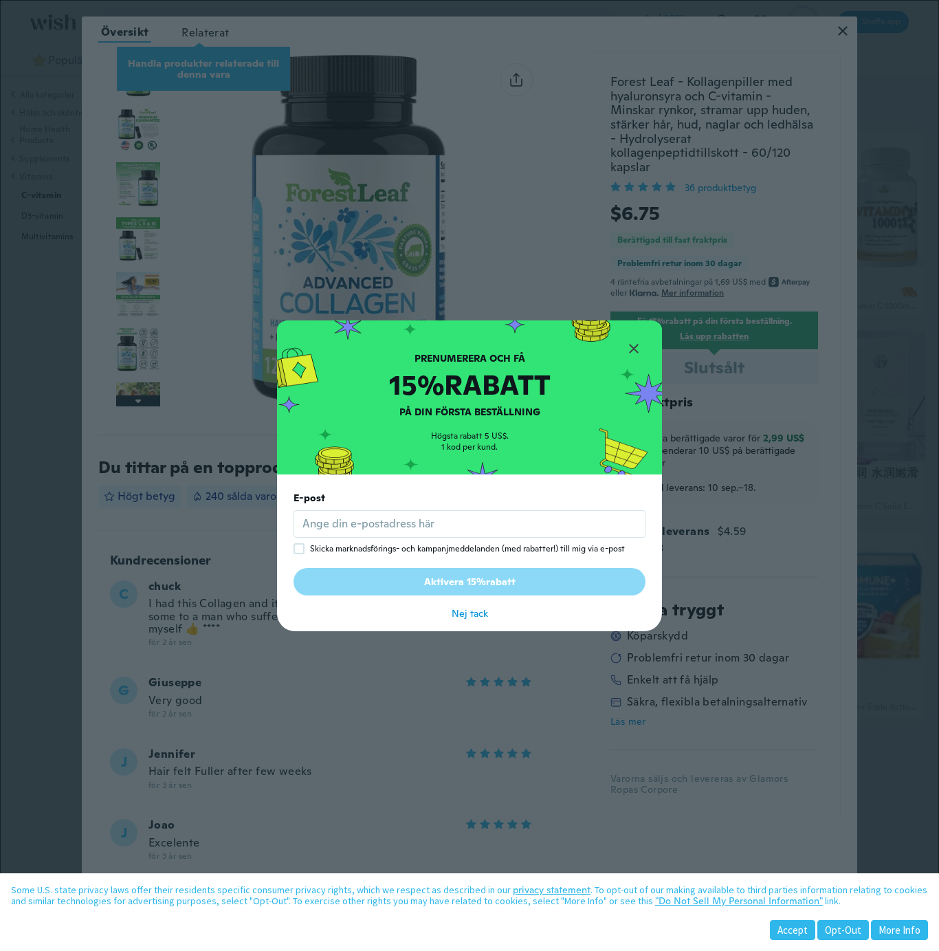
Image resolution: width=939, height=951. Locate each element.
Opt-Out (843, 930)
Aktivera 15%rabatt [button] (470, 582)
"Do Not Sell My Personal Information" (739, 901)
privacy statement (551, 890)
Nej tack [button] (470, 613)
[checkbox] (299, 548)
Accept (792, 930)
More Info (899, 930)
